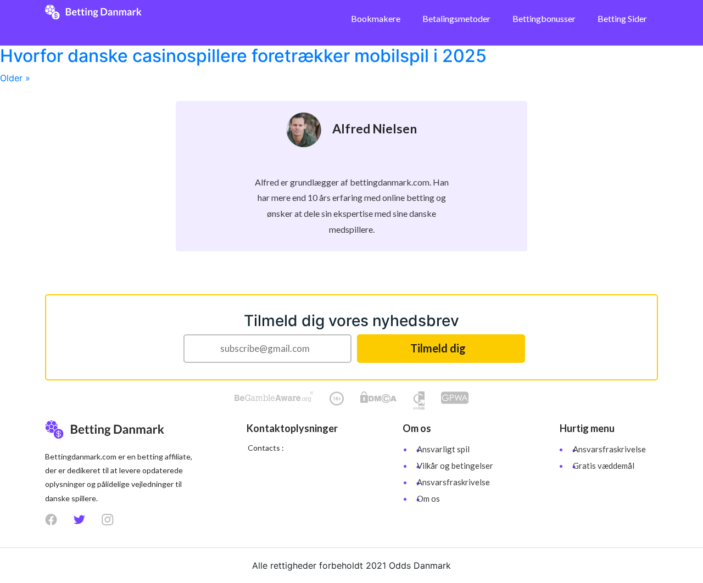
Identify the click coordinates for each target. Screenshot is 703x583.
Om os (428, 498)
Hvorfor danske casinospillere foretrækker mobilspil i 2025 (243, 55)
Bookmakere (375, 18)
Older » (15, 77)
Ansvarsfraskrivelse (453, 482)
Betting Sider (622, 18)
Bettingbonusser (544, 18)
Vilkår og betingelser (455, 465)
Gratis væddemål (603, 465)
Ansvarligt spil (443, 449)
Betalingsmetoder (456, 18)
